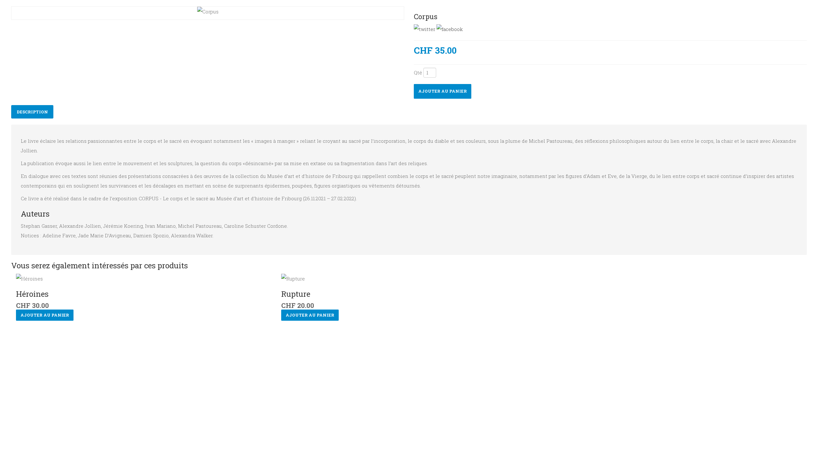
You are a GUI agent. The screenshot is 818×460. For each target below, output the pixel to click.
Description (32, 112)
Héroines (32, 294)
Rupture (295, 294)
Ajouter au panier (442, 91)
